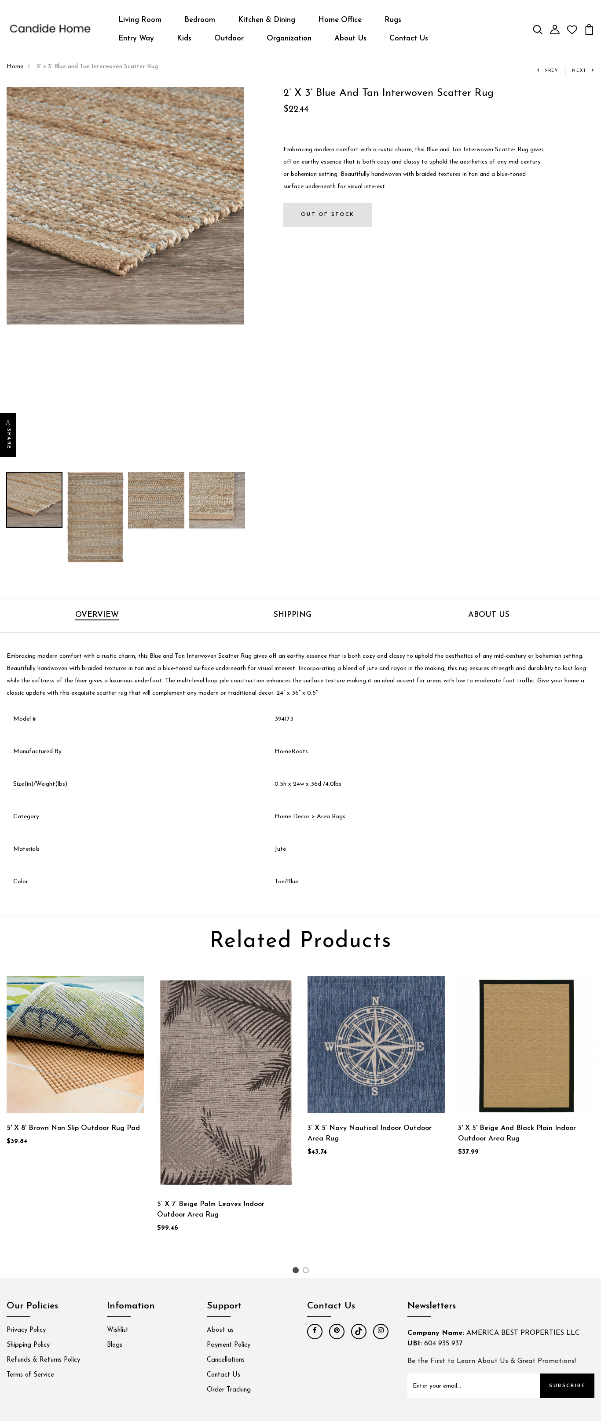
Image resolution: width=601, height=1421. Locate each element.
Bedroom (199, 20)
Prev (552, 71)
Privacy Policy (26, 1330)
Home (15, 66)
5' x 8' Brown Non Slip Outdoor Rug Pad (73, 1128)
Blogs (114, 1345)
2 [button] (307, 1272)
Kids (184, 38)
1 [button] (297, 1272)
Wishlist (117, 1330)
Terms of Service (30, 1375)
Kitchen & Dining (266, 20)
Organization (289, 38)
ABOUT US (488, 615)
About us (220, 1330)
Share (8, 438)
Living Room (139, 20)
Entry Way (136, 38)
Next (579, 71)
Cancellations (226, 1360)
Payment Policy (228, 1345)
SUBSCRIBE (567, 1385)
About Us (350, 38)
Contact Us (408, 38)
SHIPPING (292, 615)
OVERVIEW (97, 615)
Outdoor (229, 38)
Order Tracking (229, 1390)
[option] (125, 205)
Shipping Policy (28, 1345)
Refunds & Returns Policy (43, 1360)
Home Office (340, 20)
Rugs (393, 20)
